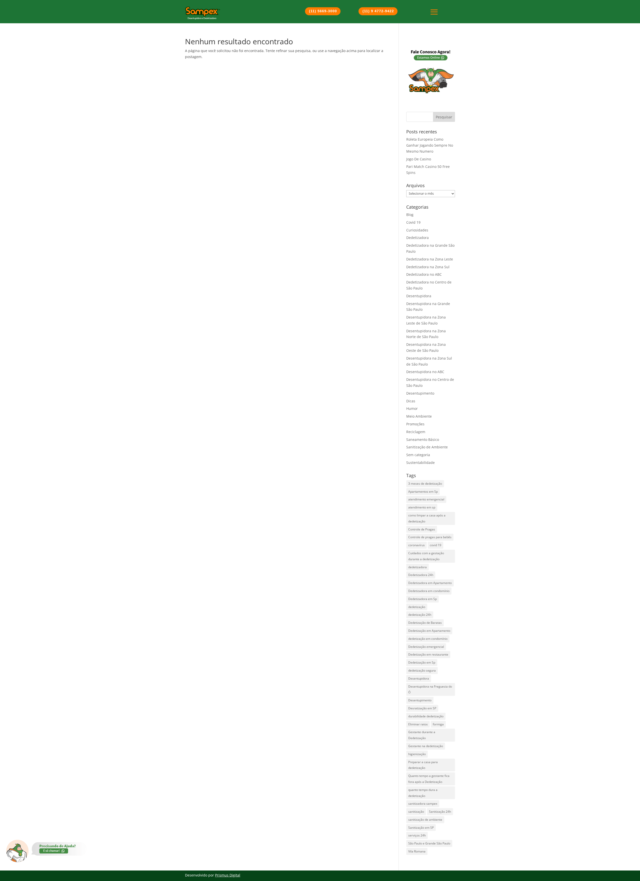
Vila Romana (417, 851)
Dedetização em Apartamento (429, 631)
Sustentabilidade (420, 462)
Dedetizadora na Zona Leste (429, 259)
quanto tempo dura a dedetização (423, 793)
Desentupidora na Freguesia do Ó (430, 689)
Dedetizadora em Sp (422, 599)
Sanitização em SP (421, 827)
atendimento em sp (421, 507)
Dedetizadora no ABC (424, 274)
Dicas (410, 401)
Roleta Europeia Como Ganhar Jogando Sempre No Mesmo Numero (429, 145)
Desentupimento (420, 393)
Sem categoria (418, 454)
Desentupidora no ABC (425, 371)
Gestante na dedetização (425, 746)
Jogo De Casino (418, 159)
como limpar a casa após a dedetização (427, 518)
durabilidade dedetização (426, 716)
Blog (410, 214)
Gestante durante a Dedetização (421, 735)
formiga (438, 724)
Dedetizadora (417, 237)
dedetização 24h (419, 615)
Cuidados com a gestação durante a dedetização (426, 556)
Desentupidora (418, 295)
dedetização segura (422, 670)
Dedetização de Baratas (425, 623)
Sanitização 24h (440, 811)
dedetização (416, 607)
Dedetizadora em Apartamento (430, 583)
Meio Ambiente (419, 416)
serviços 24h (417, 835)
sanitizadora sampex (422, 803)
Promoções (415, 424)
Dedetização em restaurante (428, 654)
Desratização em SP (422, 708)
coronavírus (416, 545)
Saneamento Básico (422, 439)
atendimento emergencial (426, 499)
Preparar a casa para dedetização (423, 765)
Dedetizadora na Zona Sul (428, 266)
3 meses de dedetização (425, 483)
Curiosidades (417, 230)
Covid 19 (413, 222)
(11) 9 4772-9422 (378, 11)
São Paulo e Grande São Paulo (429, 843)
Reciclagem (415, 431)
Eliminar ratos (418, 724)
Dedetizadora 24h (420, 575)
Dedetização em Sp (421, 662)
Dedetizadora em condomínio (429, 591)
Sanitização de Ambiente (427, 447)
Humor (412, 408)
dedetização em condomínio (428, 639)
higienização (417, 754)
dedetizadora (417, 567)
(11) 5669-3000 (323, 11)
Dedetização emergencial (426, 647)
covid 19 (435, 545)
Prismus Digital (227, 875)
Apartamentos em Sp (423, 491)
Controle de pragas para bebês (430, 537)
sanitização (416, 811)
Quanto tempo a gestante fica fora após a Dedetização (429, 779)
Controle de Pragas (421, 529)
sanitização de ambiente (425, 819)
